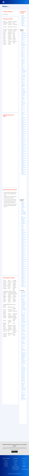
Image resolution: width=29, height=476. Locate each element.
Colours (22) (23, 307)
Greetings (22, 204)
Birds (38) (22, 299)
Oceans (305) (23, 367)
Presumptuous (23, 25)
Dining (22, 216)
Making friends (23, 217)
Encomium (22, 23)
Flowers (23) (23, 330)
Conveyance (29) (23, 308)
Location (22, 209)
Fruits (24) (22, 333)
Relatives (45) (23, 375)
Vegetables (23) (23, 394)
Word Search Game (15, 469)
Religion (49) (23, 376)
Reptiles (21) (23, 377)
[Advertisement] (10, 78)
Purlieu (22, 24)
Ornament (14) (23, 368)
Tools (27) (22, 385)
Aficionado (22, 15)
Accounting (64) (23, 295)
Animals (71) (23, 298)
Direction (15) (23, 317)
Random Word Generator (15, 466)
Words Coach (14, 473)
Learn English (6, 466)
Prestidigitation (23, 17)
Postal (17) (22, 374)
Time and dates (23, 213)
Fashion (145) (23, 325)
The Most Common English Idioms (23, 33)
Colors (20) (22, 306)
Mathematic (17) (23, 352)
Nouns (6, 461)
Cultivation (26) (23, 314)
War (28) (22, 396)
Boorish (22, 16)
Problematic (23, 21)
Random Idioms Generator (15, 467)
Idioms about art (23, 44)
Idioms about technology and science (23, 103)
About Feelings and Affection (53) (23, 292)
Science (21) (23, 378)
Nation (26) (22, 361)
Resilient (22, 22)
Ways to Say (15, 461)
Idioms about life (23, 71)
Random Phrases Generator (15, 468)
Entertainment (23, 218)
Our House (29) (23, 369)
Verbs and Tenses (6, 460)
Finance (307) (23, 326)
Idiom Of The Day (15, 460)
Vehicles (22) (23, 395)
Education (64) (23, 324)
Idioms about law (23, 70)
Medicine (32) (23, 356)
